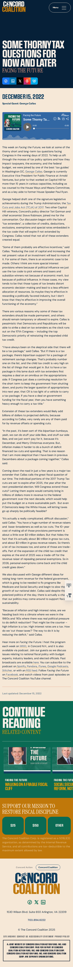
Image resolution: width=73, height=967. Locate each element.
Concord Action (24, 867)
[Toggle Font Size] (69, 595)
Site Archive (9, 936)
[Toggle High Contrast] (69, 585)
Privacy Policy (62, 936)
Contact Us (22, 936)
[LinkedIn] (43, 902)
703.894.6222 (36, 920)
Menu (56, 8)
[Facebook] (29, 902)
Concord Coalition (47, 867)
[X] (36, 902)
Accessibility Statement (41, 936)
